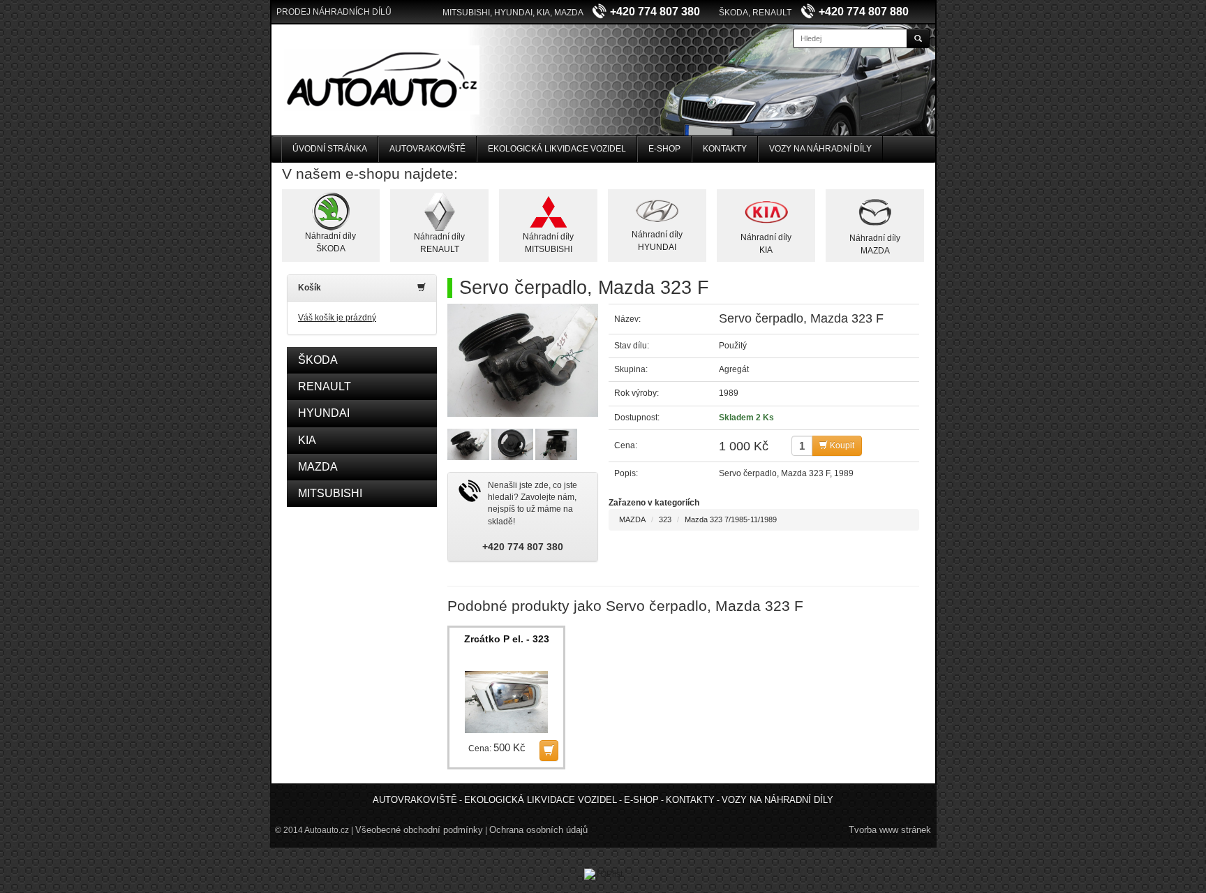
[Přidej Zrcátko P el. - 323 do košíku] (548, 750)
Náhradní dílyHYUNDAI (657, 240)
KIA (307, 440)
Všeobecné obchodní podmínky (419, 830)
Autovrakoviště (427, 149)
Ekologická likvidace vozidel (557, 149)
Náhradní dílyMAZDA (874, 244)
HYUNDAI (324, 413)
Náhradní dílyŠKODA (330, 242)
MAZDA (318, 467)
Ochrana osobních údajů (538, 830)
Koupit (841, 445)
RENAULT (324, 386)
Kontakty (725, 149)
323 (665, 519)
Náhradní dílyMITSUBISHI (548, 242)
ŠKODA (318, 360)
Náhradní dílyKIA (765, 243)
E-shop (664, 149)
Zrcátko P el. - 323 (506, 638)
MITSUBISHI (330, 493)
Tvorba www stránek (890, 830)
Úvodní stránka (329, 149)
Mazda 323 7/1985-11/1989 (731, 519)
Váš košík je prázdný (337, 318)
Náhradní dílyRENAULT (439, 242)
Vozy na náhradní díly (820, 149)
